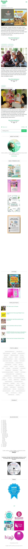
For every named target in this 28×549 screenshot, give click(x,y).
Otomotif (4, 379)
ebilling (21, 364)
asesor (5, 357)
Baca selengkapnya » (14, 37)
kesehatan (15, 370)
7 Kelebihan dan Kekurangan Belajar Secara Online (15, 313)
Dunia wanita (8, 364)
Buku (16, 358)
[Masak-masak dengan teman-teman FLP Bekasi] (14, 98)
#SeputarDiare (6, 353)
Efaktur (6, 366)
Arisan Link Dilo (14, 355)
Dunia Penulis (19, 362)
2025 (4, 420)
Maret (3, 441)
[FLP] (9, 530)
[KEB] (9, 520)
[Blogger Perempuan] (19, 520)
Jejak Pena (4, 5)
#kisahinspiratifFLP (9, 351)
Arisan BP (6, 355)
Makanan (15, 375)
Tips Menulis (13, 392)
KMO (21, 370)
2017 (4, 429)
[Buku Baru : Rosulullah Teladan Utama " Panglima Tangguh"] (14, 17)
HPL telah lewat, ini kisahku (12, 306)
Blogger (22, 357)
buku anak (22, 358)
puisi (23, 385)
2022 (4, 423)
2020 (4, 426)
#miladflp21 (19, 351)
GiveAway (8, 368)
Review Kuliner (6, 390)
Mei (3, 440)
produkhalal (10, 385)
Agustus (4, 437)
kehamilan (8, 370)
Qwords (6, 387)
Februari (4, 443)
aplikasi (14, 353)
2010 (4, 446)
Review (14, 389)
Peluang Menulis (19, 381)
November (4, 435)
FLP (3, 368)
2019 (4, 427)
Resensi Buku (21, 387)
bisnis (16, 357)
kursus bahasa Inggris (7, 372)
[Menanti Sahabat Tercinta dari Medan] (14, 57)
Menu (26, 0)
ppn (4, 385)
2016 (4, 430)
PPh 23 (22, 383)
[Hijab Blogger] (9, 540)
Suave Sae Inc (19, 545)
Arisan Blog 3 (21, 353)
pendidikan (5, 383)
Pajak (10, 379)
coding (16, 360)
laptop (16, 372)
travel (20, 392)
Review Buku (21, 389)
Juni (3, 439)
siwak (7, 392)
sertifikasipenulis (20, 390)
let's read (23, 372)
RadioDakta (12, 387)
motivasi (10, 377)
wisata (17, 394)
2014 (4, 432)
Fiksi (16, 366)
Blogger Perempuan (8, 358)
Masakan (3, 86)
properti (18, 385)
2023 (4, 422)
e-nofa (15, 364)
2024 (4, 421)
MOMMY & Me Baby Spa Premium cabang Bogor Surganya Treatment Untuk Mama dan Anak (16, 332)
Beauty (11, 357)
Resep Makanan (7, 389)
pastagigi (23, 379)
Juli (3, 438)
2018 (4, 428)
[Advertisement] (14, 253)
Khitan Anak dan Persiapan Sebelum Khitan (15, 338)
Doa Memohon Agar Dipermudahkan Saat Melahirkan (15, 320)
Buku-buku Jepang (7, 360)
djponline (22, 360)
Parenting (16, 379)
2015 (4, 431)
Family (11, 366)
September (4, 436)
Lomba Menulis (7, 375)
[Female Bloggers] (19, 530)
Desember (4, 433)
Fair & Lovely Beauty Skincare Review (14, 325)
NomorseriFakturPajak (19, 377)
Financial (21, 366)
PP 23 (18, 383)
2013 (4, 444)
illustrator (15, 368)
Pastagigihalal (8, 381)
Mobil (4, 377)
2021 (4, 424)
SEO (13, 390)
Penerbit (13, 383)
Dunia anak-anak (9, 362)
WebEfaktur (11, 394)
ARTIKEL (22, 355)
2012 (4, 445)
